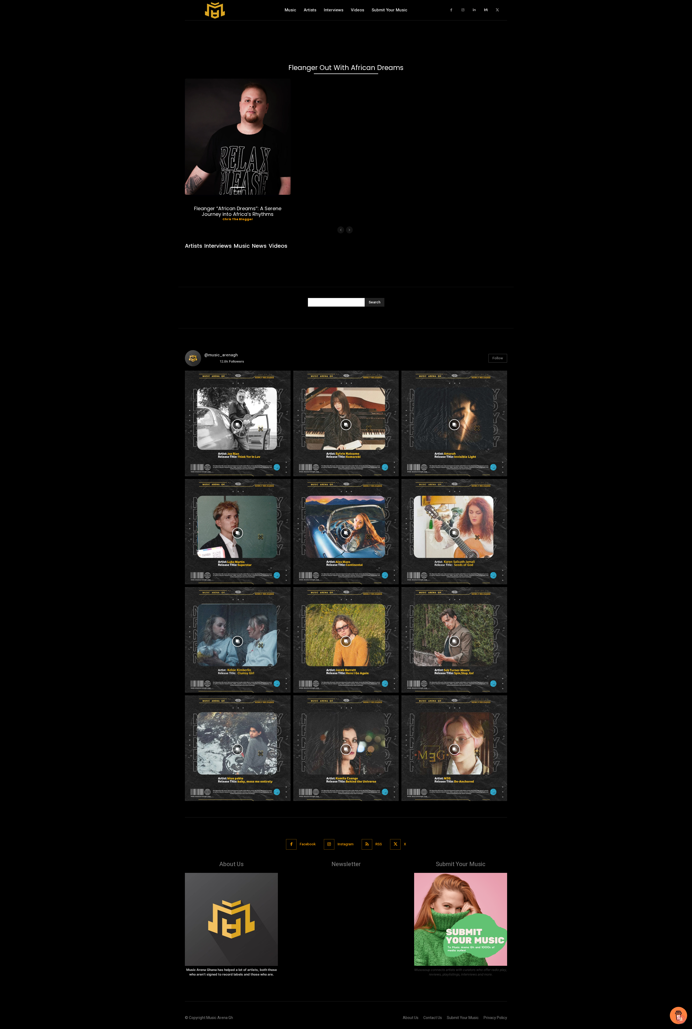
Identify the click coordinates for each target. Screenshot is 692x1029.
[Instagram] (462, 10)
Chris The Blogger (237, 219)
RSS (378, 844)
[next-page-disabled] (349, 229)
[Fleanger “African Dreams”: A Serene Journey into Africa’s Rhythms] (238, 137)
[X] (497, 10)
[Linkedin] (474, 10)
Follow (498, 358)
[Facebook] (451, 10)
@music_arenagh (221, 355)
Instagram (346, 844)
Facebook (308, 844)
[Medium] (485, 10)
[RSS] (367, 844)
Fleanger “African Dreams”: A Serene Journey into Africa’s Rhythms (237, 211)
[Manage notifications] (681, 1019)
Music (238, 191)
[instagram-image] (238, 423)
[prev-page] (340, 229)
